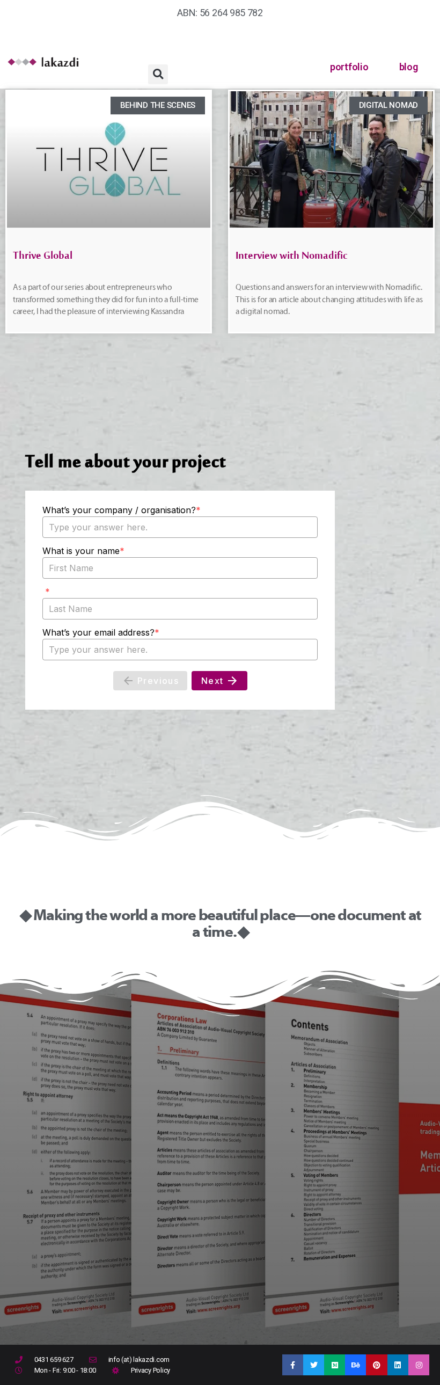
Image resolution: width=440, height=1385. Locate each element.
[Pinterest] (376, 1364)
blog (408, 66)
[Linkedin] (397, 1364)
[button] (158, 74)
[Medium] (334, 1364)
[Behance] (355, 1364)
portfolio (349, 66)
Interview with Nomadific (292, 258)
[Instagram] (418, 1364)
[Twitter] (313, 1364)
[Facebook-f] (292, 1364)
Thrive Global (42, 258)
